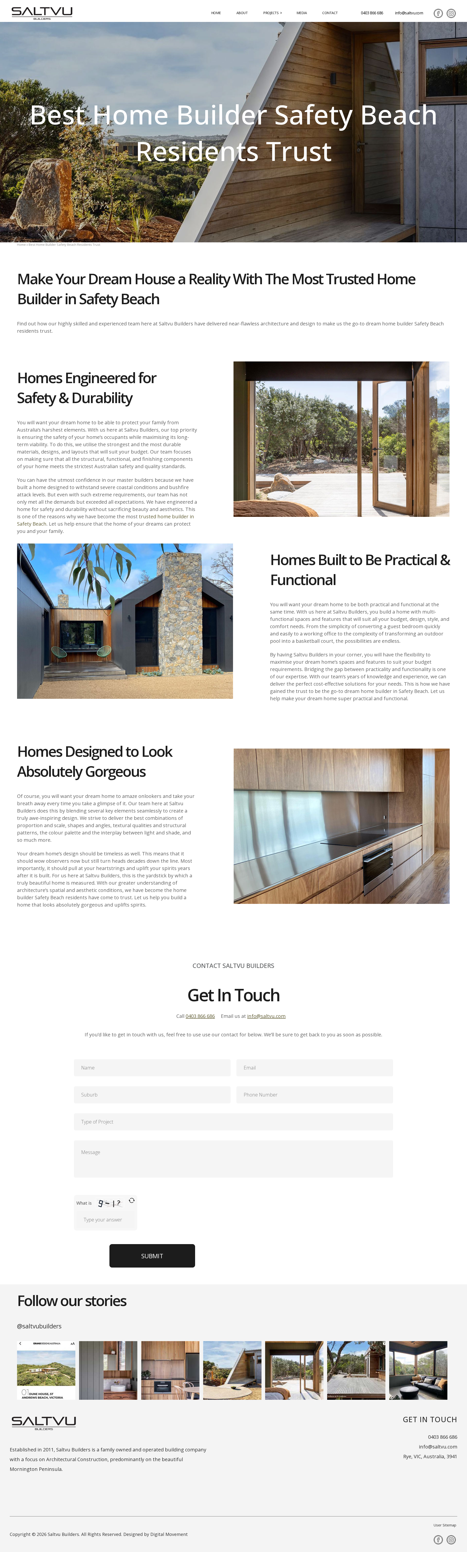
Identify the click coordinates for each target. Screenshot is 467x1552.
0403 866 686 (372, 13)
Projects (270, 12)
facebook (438, 13)
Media (301, 12)
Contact (330, 12)
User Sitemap (444, 1525)
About (242, 12)
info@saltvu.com (409, 13)
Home (216, 12)
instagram (451, 13)
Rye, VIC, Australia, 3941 (430, 1456)
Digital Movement (169, 1534)
